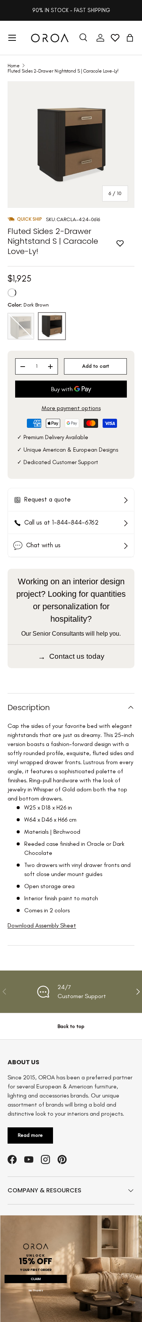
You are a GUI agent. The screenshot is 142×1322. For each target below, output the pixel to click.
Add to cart (95, 366)
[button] (130, 37)
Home (14, 65)
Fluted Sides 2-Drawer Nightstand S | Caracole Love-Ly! (63, 71)
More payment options (71, 408)
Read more (30, 1135)
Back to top (71, 1026)
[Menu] (12, 37)
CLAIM (35, 1279)
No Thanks (35, 1291)
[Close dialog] (137, 1219)
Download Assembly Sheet (42, 925)
